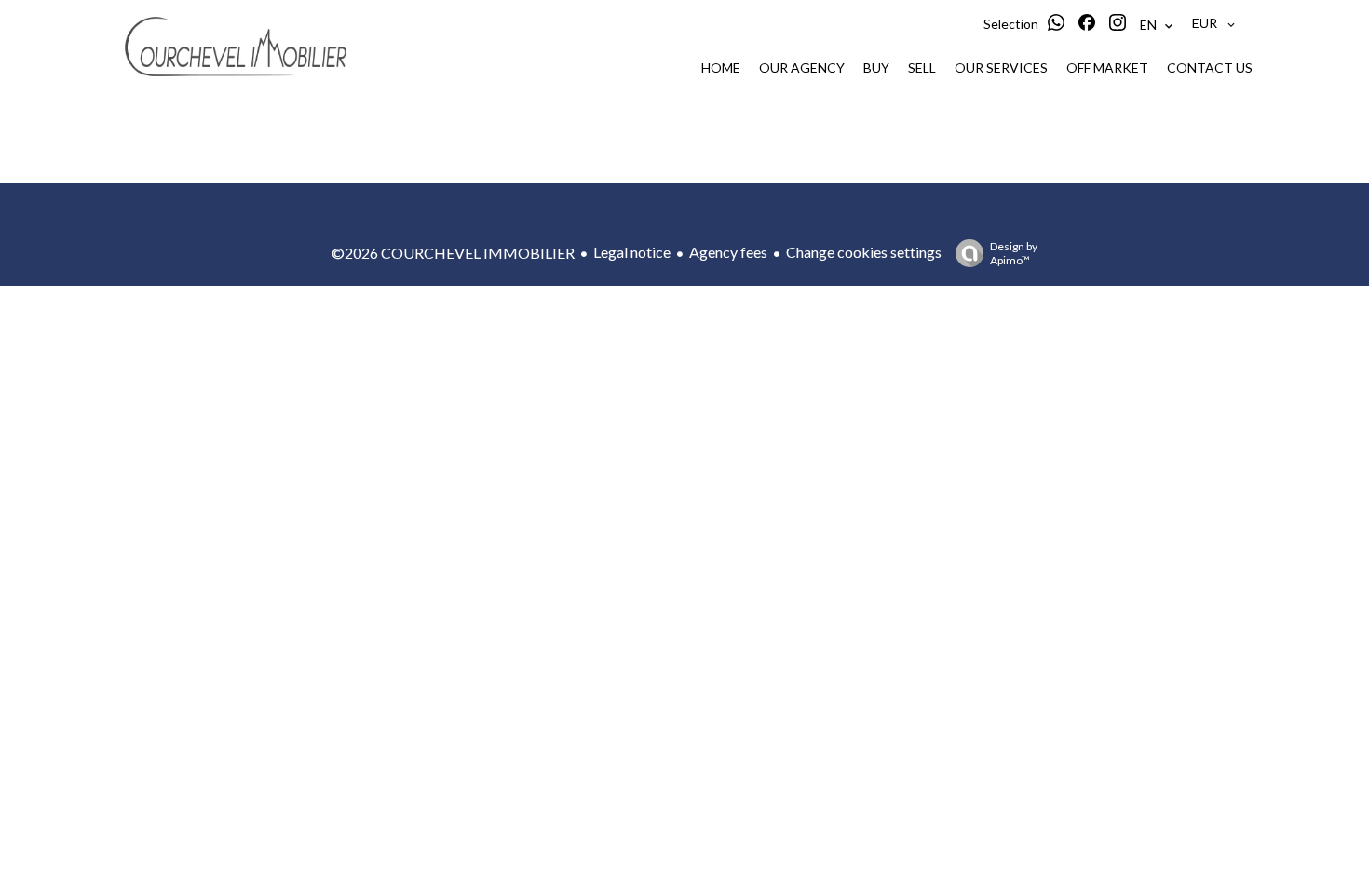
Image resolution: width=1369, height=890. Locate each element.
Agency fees (728, 252)
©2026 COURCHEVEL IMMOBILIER (453, 253)
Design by (1013, 253)
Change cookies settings (864, 252)
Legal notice (632, 252)
